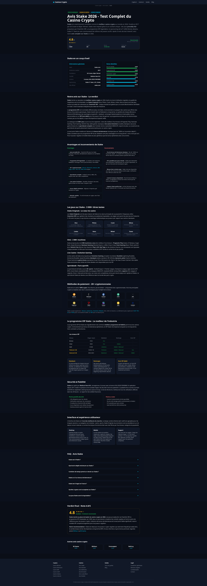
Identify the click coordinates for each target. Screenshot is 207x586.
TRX (77, 169)
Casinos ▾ (141, 2)
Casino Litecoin (57, 576)
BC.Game (83, 531)
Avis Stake (81, 565)
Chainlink (95, 311)
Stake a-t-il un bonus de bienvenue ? (103, 477)
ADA (85, 169)
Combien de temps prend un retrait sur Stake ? (103, 471)
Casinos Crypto (60, 2)
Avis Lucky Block (83, 574)
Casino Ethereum (57, 567)
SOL (79, 169)
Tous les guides (109, 565)
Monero (84, 311)
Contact (133, 572)
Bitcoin (84, 167)
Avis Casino (105, 5)
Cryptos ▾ (134, 2)
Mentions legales (135, 567)
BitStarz (75, 531)
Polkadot (101, 311)
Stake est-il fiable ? (103, 460)
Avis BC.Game (82, 572)
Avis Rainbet (82, 567)
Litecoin (95, 167)
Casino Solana (57, 574)
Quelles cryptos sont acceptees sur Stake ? (103, 489)
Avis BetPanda (83, 569)
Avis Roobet (82, 576)
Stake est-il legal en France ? (103, 483)
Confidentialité (135, 569)
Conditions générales (136, 565)
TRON (72, 312)
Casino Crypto (98, 5)
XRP (98, 167)
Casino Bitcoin (57, 565)
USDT (73, 169)
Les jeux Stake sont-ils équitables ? (103, 495)
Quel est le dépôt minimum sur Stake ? (103, 466)
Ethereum (89, 167)
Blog (153, 2)
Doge (70, 169)
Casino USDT (56, 572)
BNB (82, 169)
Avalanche (89, 311)
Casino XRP (56, 569)
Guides (148, 2)
